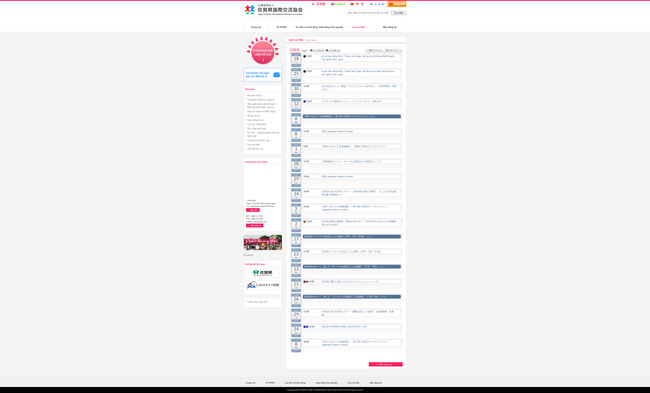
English (338, 4)
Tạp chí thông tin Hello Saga (261, 111)
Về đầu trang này (384, 364)
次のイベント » (393, 50)
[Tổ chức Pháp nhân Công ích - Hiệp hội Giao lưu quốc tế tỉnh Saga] (273, 17)
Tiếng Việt (397, 4)
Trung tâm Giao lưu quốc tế (260, 100)
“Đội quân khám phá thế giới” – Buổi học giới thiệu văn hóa (262, 105)
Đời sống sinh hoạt (256, 128)
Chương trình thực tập (258, 140)
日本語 (319, 4)
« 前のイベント (374, 50)
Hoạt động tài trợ (255, 120)
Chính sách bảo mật (257, 302)
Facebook (248, 255)
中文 (358, 4)
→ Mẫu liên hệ (254, 225)
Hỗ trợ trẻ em (254, 116)
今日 (304, 50)
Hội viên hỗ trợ (254, 95)
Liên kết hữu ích (255, 149)
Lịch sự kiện (253, 144)
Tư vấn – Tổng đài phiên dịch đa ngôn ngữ (263, 134)
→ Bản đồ (252, 210)
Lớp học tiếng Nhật (256, 124)
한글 (377, 4)
